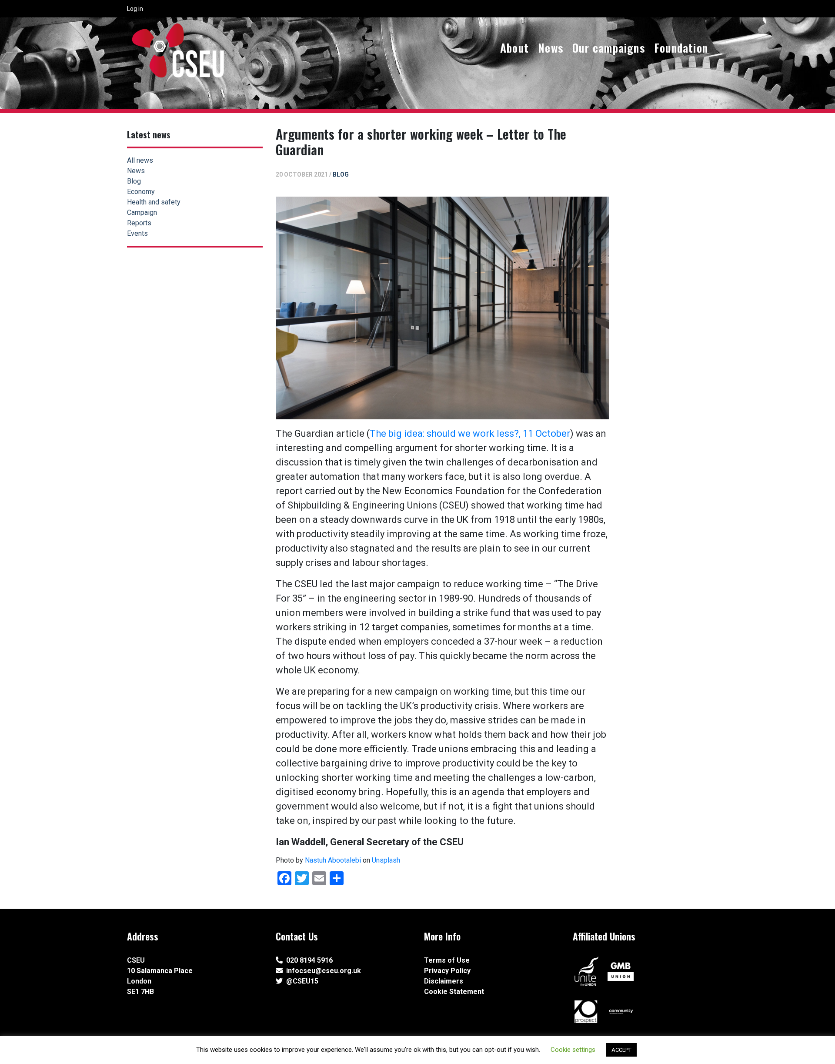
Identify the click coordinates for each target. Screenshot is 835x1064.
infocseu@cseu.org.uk (322, 971)
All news (140, 160)
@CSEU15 (300, 981)
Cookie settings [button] (573, 1050)
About (514, 47)
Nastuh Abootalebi (333, 860)
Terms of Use (447, 960)
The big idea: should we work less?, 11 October (470, 433)
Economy (141, 191)
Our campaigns (608, 47)
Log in (135, 8)
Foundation (681, 47)
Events (137, 233)
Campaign (142, 212)
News (550, 47)
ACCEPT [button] (621, 1050)
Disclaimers (443, 981)
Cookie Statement (454, 991)
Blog (134, 181)
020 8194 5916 (308, 960)
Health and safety (153, 202)
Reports (139, 223)
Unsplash (386, 860)
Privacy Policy (447, 971)
